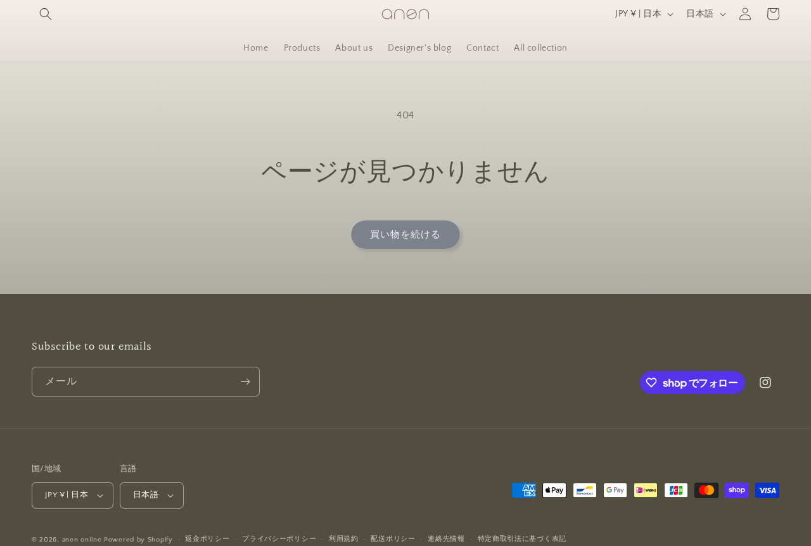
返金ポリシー (207, 539)
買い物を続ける (405, 234)
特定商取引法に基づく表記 (522, 539)
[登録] (245, 382)
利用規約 (344, 539)
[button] (46, 14)
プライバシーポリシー (279, 539)
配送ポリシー (393, 539)
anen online (82, 539)
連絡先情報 (446, 539)
